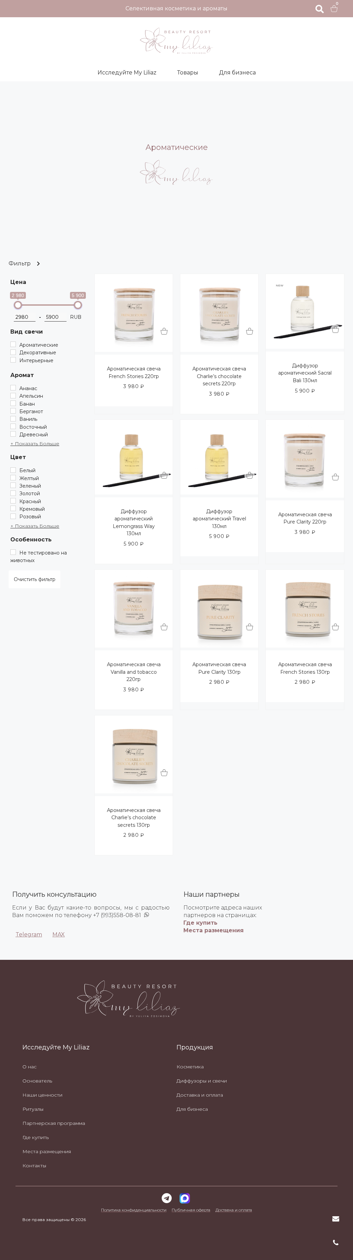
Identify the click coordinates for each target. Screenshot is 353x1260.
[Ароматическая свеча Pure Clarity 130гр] (219, 645)
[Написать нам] (335, 1218)
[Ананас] (13, 387)
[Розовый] (13, 516)
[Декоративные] (13, 352)
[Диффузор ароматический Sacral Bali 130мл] (305, 346)
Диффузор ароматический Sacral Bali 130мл (305, 373)
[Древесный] (13, 434)
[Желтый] (13, 477)
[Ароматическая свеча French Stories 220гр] (134, 349)
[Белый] (13, 470)
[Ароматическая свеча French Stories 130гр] (305, 645)
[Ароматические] (13, 344)
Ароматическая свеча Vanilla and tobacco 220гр (134, 671)
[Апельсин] (13, 395)
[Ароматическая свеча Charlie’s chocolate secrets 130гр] (134, 791)
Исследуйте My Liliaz (127, 72)
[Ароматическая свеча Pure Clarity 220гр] (305, 495)
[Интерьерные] (13, 360)
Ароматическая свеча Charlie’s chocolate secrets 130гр (134, 817)
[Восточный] (13, 426)
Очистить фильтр (35, 579)
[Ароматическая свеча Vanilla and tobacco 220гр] (134, 645)
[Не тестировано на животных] (13, 552)
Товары (187, 72)
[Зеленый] (13, 485)
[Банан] (13, 403)
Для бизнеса (237, 72)
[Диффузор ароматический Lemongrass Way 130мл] (134, 492)
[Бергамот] (13, 411)
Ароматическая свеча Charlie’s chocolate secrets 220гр (219, 376)
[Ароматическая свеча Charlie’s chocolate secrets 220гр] (219, 349)
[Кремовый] (13, 508)
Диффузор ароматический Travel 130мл (219, 518)
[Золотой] (13, 493)
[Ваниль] (13, 418)
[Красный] (13, 501)
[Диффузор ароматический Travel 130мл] (219, 492)
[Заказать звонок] (335, 1242)
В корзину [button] (164, 331)
